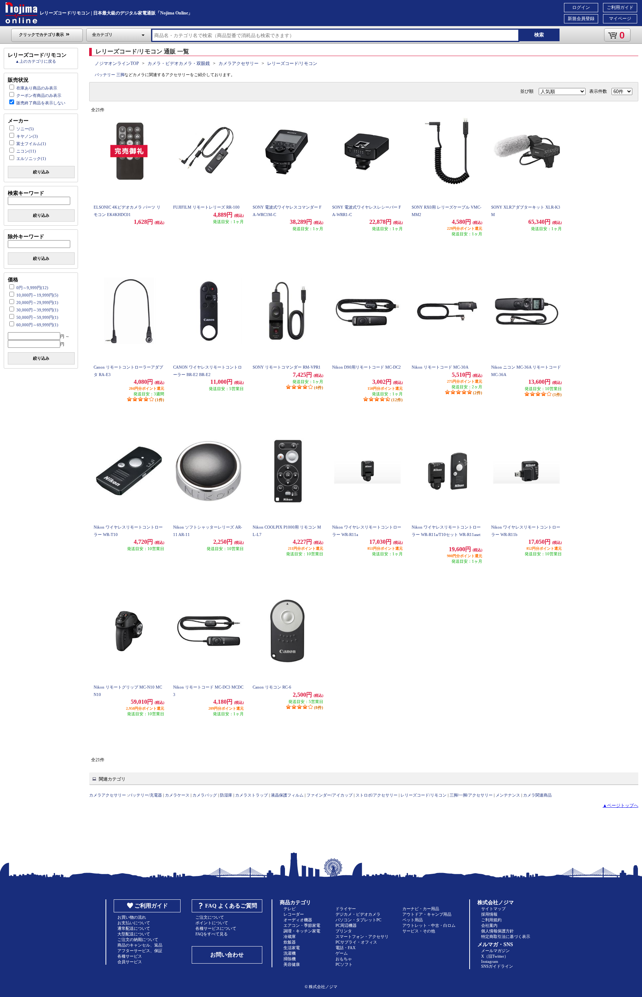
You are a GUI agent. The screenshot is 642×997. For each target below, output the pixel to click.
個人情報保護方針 (497, 931)
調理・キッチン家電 (301, 931)
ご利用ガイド (620, 7)
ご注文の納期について (137, 939)
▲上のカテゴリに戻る (35, 61)
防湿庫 (226, 795)
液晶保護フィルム (287, 795)
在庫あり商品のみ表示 (36, 88)
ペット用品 (412, 920)
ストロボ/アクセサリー (377, 795)
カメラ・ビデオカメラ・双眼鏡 (178, 63)
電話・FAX (345, 947)
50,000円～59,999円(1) (37, 317)
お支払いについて (133, 923)
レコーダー (293, 914)
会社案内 (489, 925)
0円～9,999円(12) (32, 287)
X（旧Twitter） (494, 956)
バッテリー (105, 74)
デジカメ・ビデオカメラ (357, 914)
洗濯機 (289, 953)
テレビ (289, 908)
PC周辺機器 (346, 925)
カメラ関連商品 (537, 795)
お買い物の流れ (131, 917)
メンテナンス (508, 795)
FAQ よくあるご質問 (231, 906)
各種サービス (129, 956)
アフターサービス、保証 (139, 950)
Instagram (489, 961)
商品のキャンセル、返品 (139, 945)
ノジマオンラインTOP (117, 63)
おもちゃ (343, 959)
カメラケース (177, 795)
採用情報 (489, 914)
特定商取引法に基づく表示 (505, 936)
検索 (539, 34)
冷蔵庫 (289, 936)
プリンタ (343, 931)
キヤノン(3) (27, 136)
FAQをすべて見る (211, 934)
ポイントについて (211, 923)
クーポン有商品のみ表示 (38, 95)
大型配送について (133, 934)
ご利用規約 (491, 920)
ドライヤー (345, 908)
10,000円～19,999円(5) (37, 295)
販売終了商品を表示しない (40, 103)
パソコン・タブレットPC (358, 920)
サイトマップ (493, 908)
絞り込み (41, 172)
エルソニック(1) (31, 158)
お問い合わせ (227, 955)
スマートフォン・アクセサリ (362, 936)
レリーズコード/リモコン (292, 63)
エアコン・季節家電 (301, 925)
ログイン (581, 7)
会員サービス (129, 962)
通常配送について (133, 928)
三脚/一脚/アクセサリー (471, 795)
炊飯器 (289, 942)
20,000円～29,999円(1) (37, 302)
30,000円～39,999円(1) (37, 310)
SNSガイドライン (497, 966)
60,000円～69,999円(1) (37, 325)
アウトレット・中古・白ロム (428, 925)
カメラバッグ (204, 795)
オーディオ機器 (297, 920)
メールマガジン (495, 950)
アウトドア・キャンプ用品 (426, 914)
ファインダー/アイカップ (330, 795)
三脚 (120, 74)
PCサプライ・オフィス (356, 942)
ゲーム (341, 953)
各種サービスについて (215, 928)
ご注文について (209, 917)
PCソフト (344, 964)
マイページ (620, 18)
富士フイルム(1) (31, 143)
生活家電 (291, 947)
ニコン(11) (26, 151)
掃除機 (289, 959)
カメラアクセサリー (238, 63)
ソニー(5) (25, 129)
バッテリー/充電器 (145, 795)
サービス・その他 (418, 931)
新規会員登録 (581, 18)
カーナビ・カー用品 (420, 908)
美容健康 (291, 964)
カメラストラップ (251, 795)
